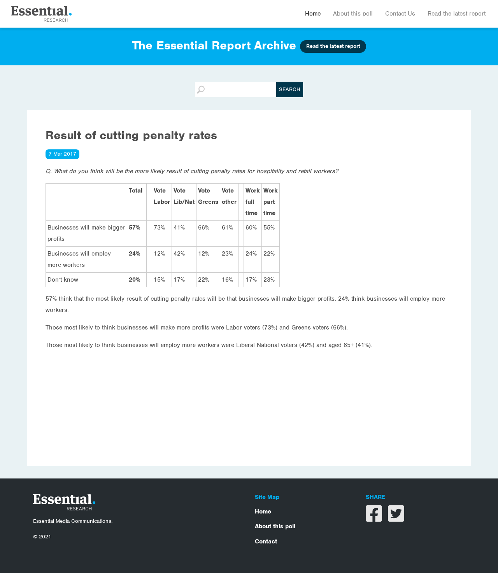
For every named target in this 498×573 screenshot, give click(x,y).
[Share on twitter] (396, 518)
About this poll (353, 14)
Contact (266, 541)
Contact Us (400, 14)
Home (313, 14)
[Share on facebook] (375, 518)
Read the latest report (457, 14)
